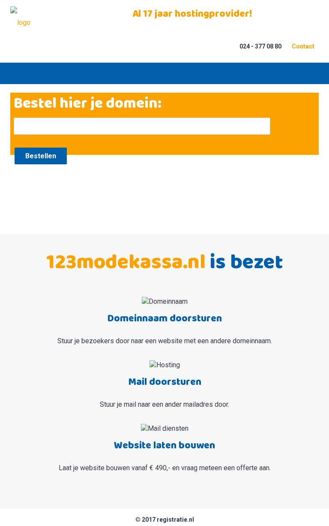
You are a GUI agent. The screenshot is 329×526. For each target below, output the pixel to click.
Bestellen (40, 156)
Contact (303, 46)
